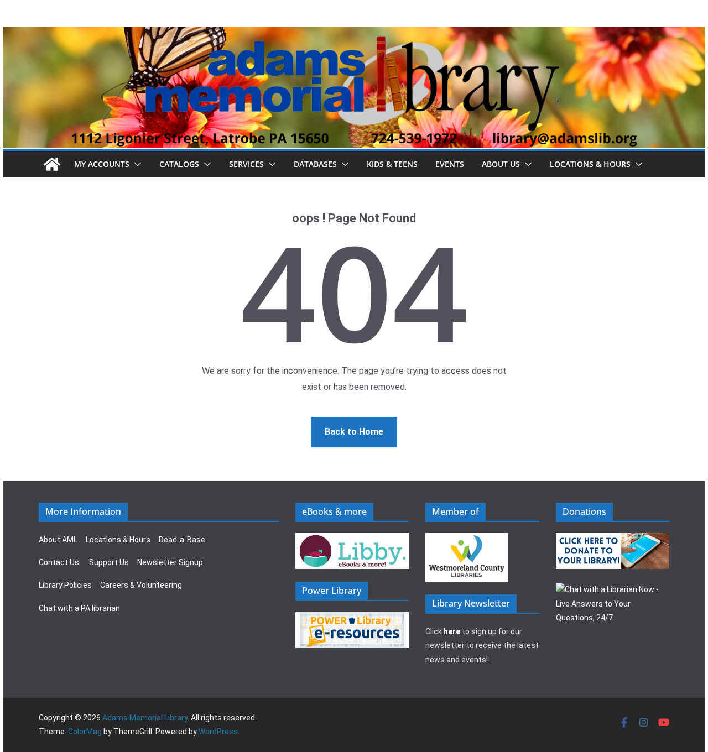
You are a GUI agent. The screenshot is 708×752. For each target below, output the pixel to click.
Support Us (109, 562)
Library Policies (65, 585)
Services (246, 164)
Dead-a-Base (182, 539)
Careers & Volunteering (141, 585)
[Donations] (613, 539)
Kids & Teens (392, 164)
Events (449, 164)
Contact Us (59, 562)
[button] (135, 164)
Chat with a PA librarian (79, 608)
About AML (58, 539)
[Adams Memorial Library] (354, 34)
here (452, 631)
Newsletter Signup (170, 562)
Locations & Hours (118, 539)
